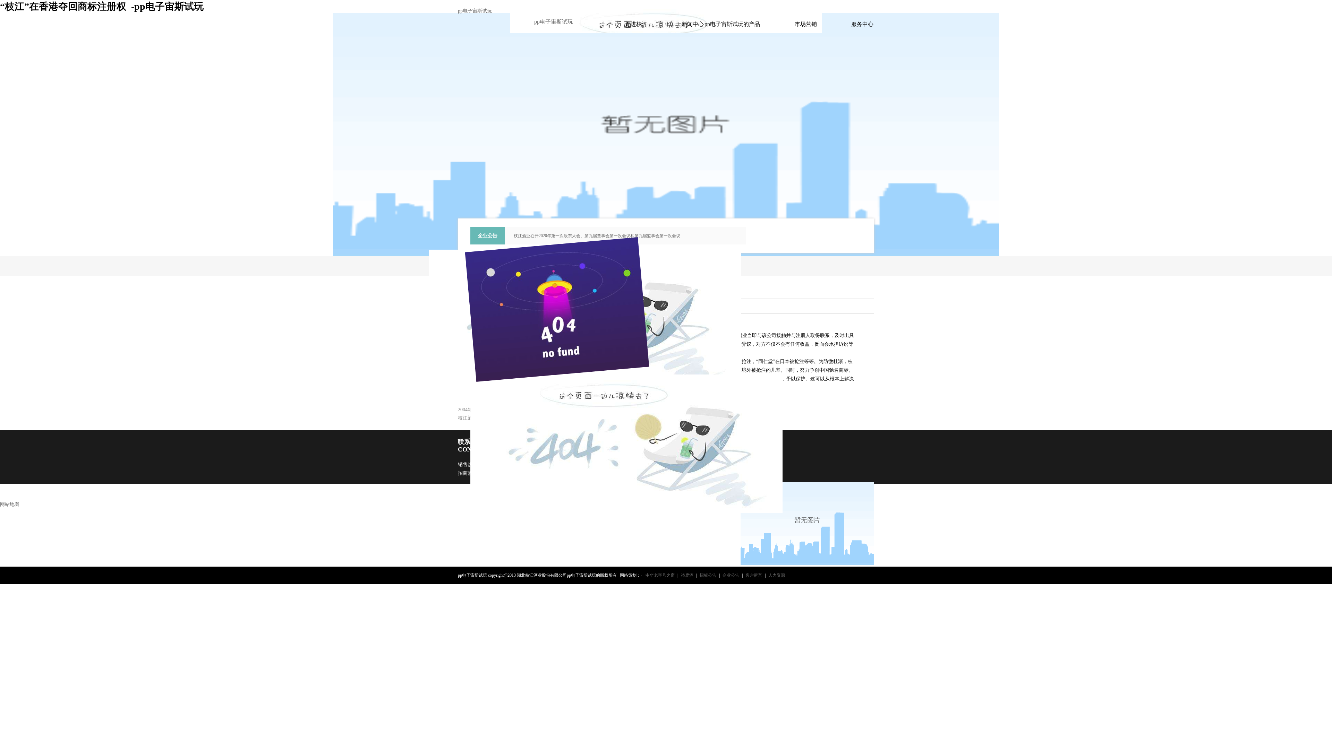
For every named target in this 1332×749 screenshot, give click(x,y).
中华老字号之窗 (660, 575)
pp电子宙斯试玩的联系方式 (779, 6)
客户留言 (753, 575)
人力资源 (776, 575)
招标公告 (708, 575)
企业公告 (731, 575)
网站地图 (9, 504)
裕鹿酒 (687, 575)
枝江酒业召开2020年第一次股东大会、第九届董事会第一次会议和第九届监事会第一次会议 (597, 235)
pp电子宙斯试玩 (475, 11)
